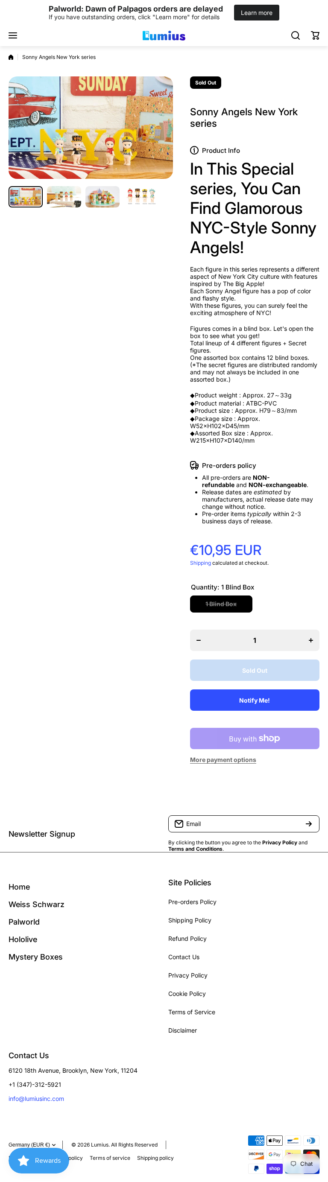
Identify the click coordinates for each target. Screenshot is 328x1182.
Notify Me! (254, 700)
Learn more (256, 12)
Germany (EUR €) (29, 1145)
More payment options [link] (223, 759)
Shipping (200, 563)
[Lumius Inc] (164, 35)
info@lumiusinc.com (36, 1098)
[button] (315, 35)
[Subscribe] (308, 823)
